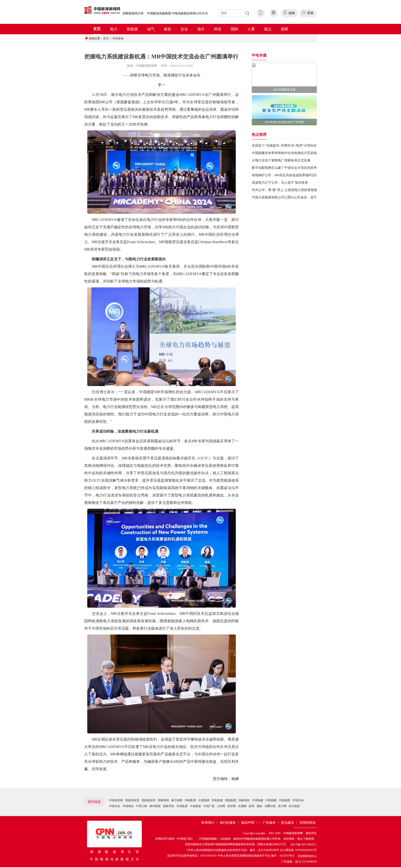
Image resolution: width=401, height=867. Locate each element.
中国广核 (208, 806)
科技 (217, 29)
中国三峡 (141, 806)
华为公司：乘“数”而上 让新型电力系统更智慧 (284, 190)
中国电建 (257, 800)
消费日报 (270, 806)
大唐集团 (203, 800)
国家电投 (244, 800)
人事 (251, 29)
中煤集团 (195, 806)
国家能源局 (148, 800)
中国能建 (271, 800)
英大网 (282, 806)
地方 (201, 29)
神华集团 (155, 806)
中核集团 (284, 800)
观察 (284, 29)
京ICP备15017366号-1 (304, 844)
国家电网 (163, 800)
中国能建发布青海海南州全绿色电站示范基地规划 (287, 153)
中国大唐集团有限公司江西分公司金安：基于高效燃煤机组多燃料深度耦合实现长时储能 (315, 197)
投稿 (291, 13)
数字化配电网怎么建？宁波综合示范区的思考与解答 (289, 168)
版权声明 (247, 822)
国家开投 (168, 806)
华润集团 (182, 806)
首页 (97, 29)
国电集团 (230, 800)
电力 (113, 29)
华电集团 (217, 800)
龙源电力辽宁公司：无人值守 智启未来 (280, 182)
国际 (234, 29)
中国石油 (298, 800)
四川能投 (294, 806)
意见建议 (287, 822)
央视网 (242, 806)
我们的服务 (228, 822)
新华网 (231, 806)
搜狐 (259, 806)
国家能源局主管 (133, 13)
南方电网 (176, 800)
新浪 (251, 806)
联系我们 (207, 822)
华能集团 (190, 800)
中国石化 (114, 806)
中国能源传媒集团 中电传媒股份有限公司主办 (177, 13)
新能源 (132, 29)
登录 (310, 13)
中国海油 (128, 806)
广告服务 (269, 822)
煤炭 (167, 29)
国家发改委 (132, 800)
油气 (151, 29)
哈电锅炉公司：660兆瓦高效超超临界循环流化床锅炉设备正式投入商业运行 (306, 175)
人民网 (221, 806)
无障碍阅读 (307, 822)
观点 (268, 29)
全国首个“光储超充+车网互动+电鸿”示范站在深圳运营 (291, 145)
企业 (184, 29)
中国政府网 (116, 800)
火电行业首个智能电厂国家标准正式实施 (281, 160)
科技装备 (118, 38)
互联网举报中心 (307, 856)
